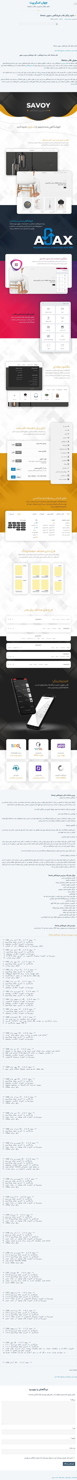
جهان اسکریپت (38, 2)
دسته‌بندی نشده (68, 19)
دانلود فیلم (68, 1478)
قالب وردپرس (64, 63)
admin (61, 19)
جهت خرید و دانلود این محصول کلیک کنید (65, 50)
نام (73, 1428)
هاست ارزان (55, 1478)
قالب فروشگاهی (30, 65)
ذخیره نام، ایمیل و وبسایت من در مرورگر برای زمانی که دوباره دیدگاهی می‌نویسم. (48, 1458)
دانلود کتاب (74, 1478)
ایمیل (73, 1438)
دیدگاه (72, 1400)
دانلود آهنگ (61, 1478)
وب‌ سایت (72, 1448)
